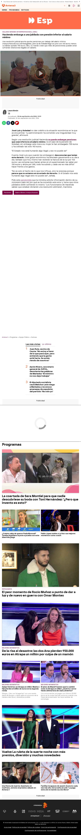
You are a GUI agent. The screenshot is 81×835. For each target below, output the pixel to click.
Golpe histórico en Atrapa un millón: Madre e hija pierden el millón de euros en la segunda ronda (21, 689)
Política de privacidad (19, 827)
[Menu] (78, 5)
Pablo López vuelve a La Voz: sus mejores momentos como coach (58, 534)
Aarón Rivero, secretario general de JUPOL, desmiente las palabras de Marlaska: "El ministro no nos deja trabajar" (42, 371)
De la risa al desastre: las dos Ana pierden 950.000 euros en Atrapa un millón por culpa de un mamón (38, 652)
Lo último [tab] (46, 344)
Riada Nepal (69, 1)
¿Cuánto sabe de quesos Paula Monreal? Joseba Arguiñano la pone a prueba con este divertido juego (20, 535)
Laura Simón (13, 111)
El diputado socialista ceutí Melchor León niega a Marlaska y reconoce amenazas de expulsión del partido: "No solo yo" (42, 387)
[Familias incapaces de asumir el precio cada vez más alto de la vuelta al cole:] (60, 773)
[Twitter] (9, 113)
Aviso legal (7, 827)
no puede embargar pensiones (62, 140)
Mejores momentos (10, 648)
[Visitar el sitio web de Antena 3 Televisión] (6, 811)
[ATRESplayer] (74, 5)
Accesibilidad (51, 830)
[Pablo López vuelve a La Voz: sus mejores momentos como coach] (60, 521)
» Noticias (33, 337)
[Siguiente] (79, 1)
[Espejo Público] (40, 28)
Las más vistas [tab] (33, 344)
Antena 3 (5, 337)
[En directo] (64, 5)
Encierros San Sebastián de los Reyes (36, 1)
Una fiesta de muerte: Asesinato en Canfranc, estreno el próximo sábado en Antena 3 (19, 788)
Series (4, 10)
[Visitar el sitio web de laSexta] (15, 811)
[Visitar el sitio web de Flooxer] (46, 815)
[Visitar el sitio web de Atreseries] (49, 811)
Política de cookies (33, 827)
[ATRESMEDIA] (40, 805)
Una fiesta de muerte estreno (13, 1)
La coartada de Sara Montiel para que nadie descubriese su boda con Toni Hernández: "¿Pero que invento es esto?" (40, 499)
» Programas (13, 337)
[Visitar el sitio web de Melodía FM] (74, 811)
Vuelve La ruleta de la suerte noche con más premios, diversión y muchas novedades (33, 753)
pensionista (26, 180)
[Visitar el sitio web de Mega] (40, 811)
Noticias (25, 10)
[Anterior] (1, 1)
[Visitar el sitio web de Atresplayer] (36, 815)
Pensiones (7, 192)
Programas (14, 10)
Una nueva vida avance (56, 1)
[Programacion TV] (69, 5)
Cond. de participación (48, 827)
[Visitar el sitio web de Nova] (32, 811)
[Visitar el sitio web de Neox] (23, 811)
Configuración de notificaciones (35, 830)
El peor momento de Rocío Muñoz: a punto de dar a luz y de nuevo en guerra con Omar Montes (39, 593)
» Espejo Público (23, 337)
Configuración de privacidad (67, 827)
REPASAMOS (7, 589)
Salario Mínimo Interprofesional (26, 192)
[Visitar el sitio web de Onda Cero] (57, 811)
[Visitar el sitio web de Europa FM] (66, 811)
